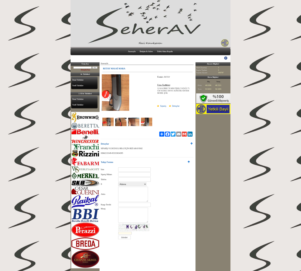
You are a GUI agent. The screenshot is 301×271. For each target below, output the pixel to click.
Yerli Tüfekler (77, 85)
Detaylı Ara (85, 70)
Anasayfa (132, 51)
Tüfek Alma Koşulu (165, 51)
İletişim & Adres (146, 51)
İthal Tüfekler (78, 80)
